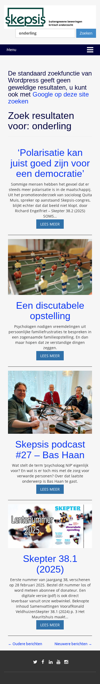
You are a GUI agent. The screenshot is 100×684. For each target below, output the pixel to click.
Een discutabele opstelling (50, 311)
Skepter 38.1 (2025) (50, 564)
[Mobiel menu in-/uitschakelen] (90, 49)
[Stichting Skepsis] (50, 16)
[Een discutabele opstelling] (50, 264)
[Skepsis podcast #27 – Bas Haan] (50, 399)
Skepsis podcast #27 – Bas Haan (50, 449)
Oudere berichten (25, 644)
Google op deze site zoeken (48, 98)
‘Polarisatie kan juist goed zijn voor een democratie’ (50, 163)
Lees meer (52, 225)
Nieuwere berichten (73, 644)
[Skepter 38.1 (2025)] (50, 523)
